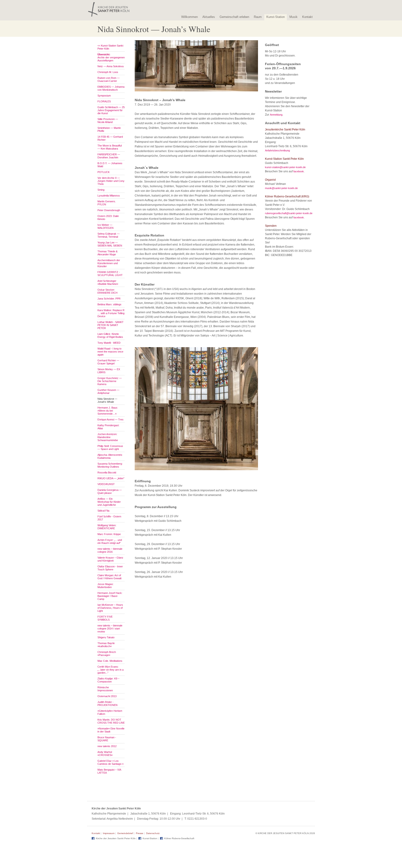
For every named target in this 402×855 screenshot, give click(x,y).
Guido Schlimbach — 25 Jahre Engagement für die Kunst (111, 110)
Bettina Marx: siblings (109, 304)
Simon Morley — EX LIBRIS (108, 371)
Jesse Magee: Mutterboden (105, 586)
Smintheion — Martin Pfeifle (109, 129)
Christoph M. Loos (107, 72)
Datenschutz (153, 833)
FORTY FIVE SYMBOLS (105, 618)
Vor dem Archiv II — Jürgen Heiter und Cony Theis (110, 180)
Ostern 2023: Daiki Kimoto (108, 217)
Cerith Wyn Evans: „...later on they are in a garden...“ (110, 669)
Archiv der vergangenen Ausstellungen (111, 57)
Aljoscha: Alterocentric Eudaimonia (109, 456)
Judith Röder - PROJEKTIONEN (107, 703)
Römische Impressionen (105, 689)
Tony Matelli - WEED (109, 342)
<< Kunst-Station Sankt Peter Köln (110, 47)
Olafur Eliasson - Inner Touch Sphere (110, 568)
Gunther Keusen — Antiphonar (108, 391)
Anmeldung (276, 114)
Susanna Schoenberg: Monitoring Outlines (110, 465)
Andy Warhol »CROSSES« (105, 753)
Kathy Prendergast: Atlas (108, 427)
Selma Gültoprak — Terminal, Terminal (108, 235)
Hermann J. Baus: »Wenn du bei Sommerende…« (107, 410)
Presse (139, 833)
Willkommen (189, 17)
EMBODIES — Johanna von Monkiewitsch (110, 88)
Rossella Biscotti (106, 472)
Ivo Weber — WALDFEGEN (105, 226)
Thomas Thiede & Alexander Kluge (107, 253)
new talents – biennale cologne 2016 (109, 550)
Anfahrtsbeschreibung (277, 150)
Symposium (104, 95)
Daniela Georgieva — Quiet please (109, 491)
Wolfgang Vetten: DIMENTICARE (106, 527)
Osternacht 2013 (107, 696)
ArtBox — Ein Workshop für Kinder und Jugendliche (109, 501)
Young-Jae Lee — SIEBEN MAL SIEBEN (109, 244)
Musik (293, 17)
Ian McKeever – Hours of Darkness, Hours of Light (110, 607)
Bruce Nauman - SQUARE (106, 739)
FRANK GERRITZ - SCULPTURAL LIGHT (110, 273)
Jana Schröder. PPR (109, 298)
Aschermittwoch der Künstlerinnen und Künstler (108, 263)
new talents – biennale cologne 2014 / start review (109, 628)
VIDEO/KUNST (106, 484)
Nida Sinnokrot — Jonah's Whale (107, 400)
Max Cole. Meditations (109, 660)
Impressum (108, 833)
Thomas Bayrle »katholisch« (106, 645)
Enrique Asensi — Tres (110, 419)
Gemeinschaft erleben (234, 17)
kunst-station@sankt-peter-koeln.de (285, 167)
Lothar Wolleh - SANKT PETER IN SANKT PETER (110, 325)
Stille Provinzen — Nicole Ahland (107, 120)
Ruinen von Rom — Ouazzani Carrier (108, 79)
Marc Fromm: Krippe (109, 534)
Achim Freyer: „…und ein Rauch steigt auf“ (109, 541)
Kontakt (307, 17)
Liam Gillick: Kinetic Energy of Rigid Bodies (110, 335)
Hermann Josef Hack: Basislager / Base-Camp (109, 596)
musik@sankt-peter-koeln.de (281, 188)
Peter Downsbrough (108, 210)
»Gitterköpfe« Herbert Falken (109, 712)
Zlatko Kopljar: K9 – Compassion (108, 680)
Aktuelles (208, 17)
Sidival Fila (103, 510)
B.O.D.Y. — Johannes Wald (109, 165)
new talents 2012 (107, 746)
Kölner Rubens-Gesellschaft (179, 838)
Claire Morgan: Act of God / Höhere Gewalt (109, 577)
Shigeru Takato (105, 637)
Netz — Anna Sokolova (110, 66)
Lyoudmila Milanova (108, 195)
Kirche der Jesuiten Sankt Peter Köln (116, 838)
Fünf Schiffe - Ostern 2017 (109, 518)
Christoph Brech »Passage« (106, 653)
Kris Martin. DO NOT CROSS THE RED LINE (111, 721)
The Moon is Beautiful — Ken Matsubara (109, 147)
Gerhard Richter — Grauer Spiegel (108, 362)
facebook (298, 171)
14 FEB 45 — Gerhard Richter (110, 138)
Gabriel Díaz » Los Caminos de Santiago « (110, 762)
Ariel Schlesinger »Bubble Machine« (107, 282)
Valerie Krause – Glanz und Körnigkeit (110, 559)
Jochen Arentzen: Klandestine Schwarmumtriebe (107, 437)
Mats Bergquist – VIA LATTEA (109, 771)
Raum (258, 17)
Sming (100, 189)
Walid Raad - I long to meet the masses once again (110, 351)
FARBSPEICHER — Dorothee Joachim (108, 156)
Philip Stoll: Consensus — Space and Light (110, 447)
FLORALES (104, 101)
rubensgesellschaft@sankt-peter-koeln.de (288, 213)
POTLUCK (103, 172)
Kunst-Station (275, 17)
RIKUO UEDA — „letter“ (110, 478)
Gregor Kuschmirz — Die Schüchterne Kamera (109, 381)
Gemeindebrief (125, 833)
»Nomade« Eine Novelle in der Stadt (110, 730)
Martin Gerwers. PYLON (106, 203)
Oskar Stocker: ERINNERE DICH (107, 291)
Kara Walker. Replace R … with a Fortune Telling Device (110, 313)
